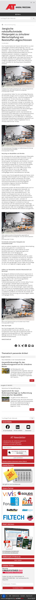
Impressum (29, 596)
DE (31, 2)
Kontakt (23, 596)
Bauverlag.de (31, 598)
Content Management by (8, 598)
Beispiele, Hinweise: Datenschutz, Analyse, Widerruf (15, 461)
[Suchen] (33, 18)
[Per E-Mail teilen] (29, 346)
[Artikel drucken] (32, 346)
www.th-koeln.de (6, 339)
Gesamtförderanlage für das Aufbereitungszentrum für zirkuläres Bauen (17, 364)
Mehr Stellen (18, 560)
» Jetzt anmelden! (18, 458)
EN (34, 2)
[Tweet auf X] (19, 346)
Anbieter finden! (18, 588)
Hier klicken (19, 453)
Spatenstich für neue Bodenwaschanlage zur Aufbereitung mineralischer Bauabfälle (17, 393)
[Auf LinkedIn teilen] (26, 346)
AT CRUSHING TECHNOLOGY (10, 553)
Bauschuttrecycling (10, 24)
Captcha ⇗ (24, 454)
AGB (10, 596)
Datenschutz (15, 596)
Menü (19, 14)
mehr (31, 380)
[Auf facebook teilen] (16, 346)
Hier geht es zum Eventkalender (11, 484)
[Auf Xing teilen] (22, 346)
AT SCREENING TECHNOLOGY (11, 551)
